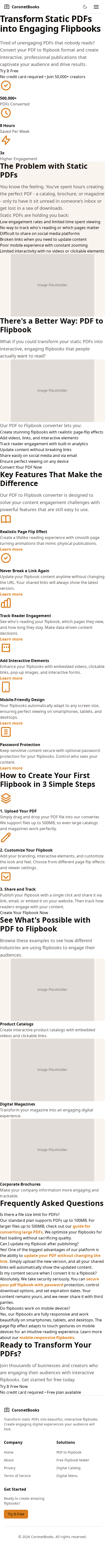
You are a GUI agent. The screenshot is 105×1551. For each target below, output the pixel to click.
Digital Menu (67, 1475)
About (9, 1460)
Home (8, 1452)
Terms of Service (17, 1475)
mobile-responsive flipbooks (47, 1337)
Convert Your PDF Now (21, 467)
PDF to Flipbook (68, 1452)
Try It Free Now (14, 1386)
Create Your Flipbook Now (24, 912)
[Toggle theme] (85, 6)
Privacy (9, 1468)
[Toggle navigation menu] (96, 7)
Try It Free (9, 71)
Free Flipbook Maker (72, 1460)
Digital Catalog (68, 1468)
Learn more (11, 549)
